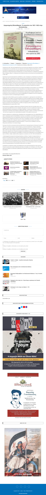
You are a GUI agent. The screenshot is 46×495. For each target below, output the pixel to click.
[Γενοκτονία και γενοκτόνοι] (6, 168)
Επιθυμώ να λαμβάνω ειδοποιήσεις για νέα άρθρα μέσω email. (15, 249)
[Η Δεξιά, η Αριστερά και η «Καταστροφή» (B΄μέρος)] (26, 163)
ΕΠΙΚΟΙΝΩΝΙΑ (34, 1)
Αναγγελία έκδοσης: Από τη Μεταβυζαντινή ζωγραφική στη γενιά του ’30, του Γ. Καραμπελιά (36, 172)
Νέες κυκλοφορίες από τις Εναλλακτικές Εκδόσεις (20, 266)
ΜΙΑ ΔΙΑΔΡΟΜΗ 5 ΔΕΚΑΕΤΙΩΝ (14, 1)
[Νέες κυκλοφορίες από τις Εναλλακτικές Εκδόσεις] (6, 268)
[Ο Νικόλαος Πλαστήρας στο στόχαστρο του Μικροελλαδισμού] (6, 163)
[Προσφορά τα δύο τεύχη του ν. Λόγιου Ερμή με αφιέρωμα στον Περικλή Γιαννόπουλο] (6, 282)
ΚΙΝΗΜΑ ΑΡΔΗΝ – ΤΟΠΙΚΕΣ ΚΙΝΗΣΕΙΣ (25, 1)
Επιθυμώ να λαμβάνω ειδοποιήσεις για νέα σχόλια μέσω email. (15, 245)
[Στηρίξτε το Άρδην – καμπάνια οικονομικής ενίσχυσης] (6, 261)
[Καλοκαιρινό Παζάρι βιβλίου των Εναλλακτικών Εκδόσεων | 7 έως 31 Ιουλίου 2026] (6, 275)
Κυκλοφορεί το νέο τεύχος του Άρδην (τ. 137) (19, 287)
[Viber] (29, 487)
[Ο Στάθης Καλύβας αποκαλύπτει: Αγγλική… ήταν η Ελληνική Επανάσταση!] (6, 173)
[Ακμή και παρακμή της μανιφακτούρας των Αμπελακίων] (26, 168)
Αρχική (4, 21)
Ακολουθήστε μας (6, 298)
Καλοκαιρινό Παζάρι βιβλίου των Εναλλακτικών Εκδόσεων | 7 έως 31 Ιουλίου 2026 (26, 274)
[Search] (42, 17)
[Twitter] (21, 487)
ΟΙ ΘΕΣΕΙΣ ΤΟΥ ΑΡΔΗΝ (6, 1)
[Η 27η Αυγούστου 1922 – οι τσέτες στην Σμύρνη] (33, 198)
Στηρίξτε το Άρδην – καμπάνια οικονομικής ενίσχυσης (21, 260)
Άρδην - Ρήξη (20, 28)
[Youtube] (25, 487)
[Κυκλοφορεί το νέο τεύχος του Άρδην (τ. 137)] (6, 288)
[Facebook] (21, 2)
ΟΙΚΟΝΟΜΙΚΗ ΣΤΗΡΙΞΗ (40, 1)
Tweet (4, 180)
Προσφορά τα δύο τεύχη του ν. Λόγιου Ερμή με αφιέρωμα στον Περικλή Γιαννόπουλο (25, 281)
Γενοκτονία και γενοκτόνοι (15, 167)
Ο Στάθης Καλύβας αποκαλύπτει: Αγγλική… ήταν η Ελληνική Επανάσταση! (16, 172)
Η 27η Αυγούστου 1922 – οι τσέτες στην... (33, 206)
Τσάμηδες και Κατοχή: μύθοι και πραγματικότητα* (12, 206)
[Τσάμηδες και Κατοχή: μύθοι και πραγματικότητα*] (12, 198)
